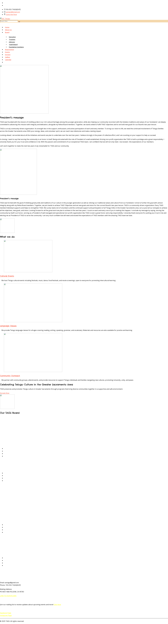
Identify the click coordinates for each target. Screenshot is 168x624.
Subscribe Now (11, 14)
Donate (7, 55)
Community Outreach (10, 376)
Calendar (8, 60)
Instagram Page (6, 615)
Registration (9, 49)
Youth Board (13, 44)
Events (7, 52)
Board (7, 32)
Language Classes (8, 326)
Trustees (12, 39)
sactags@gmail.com (13, 12)
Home (7, 27)
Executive (12, 37)
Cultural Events (7, 276)
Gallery (7, 57)
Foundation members (16, 47)
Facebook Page (5, 613)
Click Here (57, 604)
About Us (8, 30)
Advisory (12, 42)
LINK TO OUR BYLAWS (8, 596)
